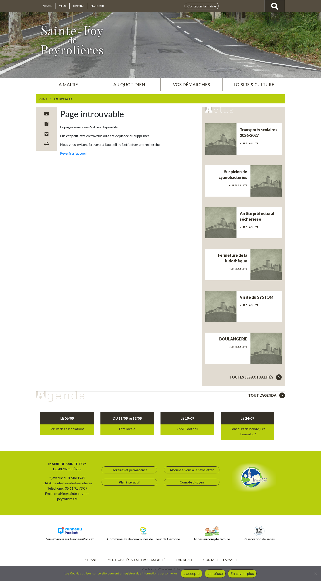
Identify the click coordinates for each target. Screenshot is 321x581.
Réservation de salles (259, 539)
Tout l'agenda (262, 395)
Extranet (91, 560)
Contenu (78, 6)
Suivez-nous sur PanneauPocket (70, 539)
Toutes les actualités (252, 377)
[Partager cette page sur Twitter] (46, 134)
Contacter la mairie (201, 6)
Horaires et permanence (129, 470)
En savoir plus (242, 573)
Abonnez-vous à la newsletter (192, 470)
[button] (67, 83)
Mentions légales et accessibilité (137, 560)
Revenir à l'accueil (73, 153)
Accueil (47, 6)
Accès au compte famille (211, 539)
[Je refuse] (315, 573)
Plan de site (97, 6)
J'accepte (191, 573)
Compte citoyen (192, 482)
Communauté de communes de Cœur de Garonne (143, 539)
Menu (62, 6)
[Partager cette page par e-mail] (46, 114)
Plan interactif (129, 482)
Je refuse (215, 573)
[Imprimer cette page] (46, 144)
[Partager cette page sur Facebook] (46, 124)
